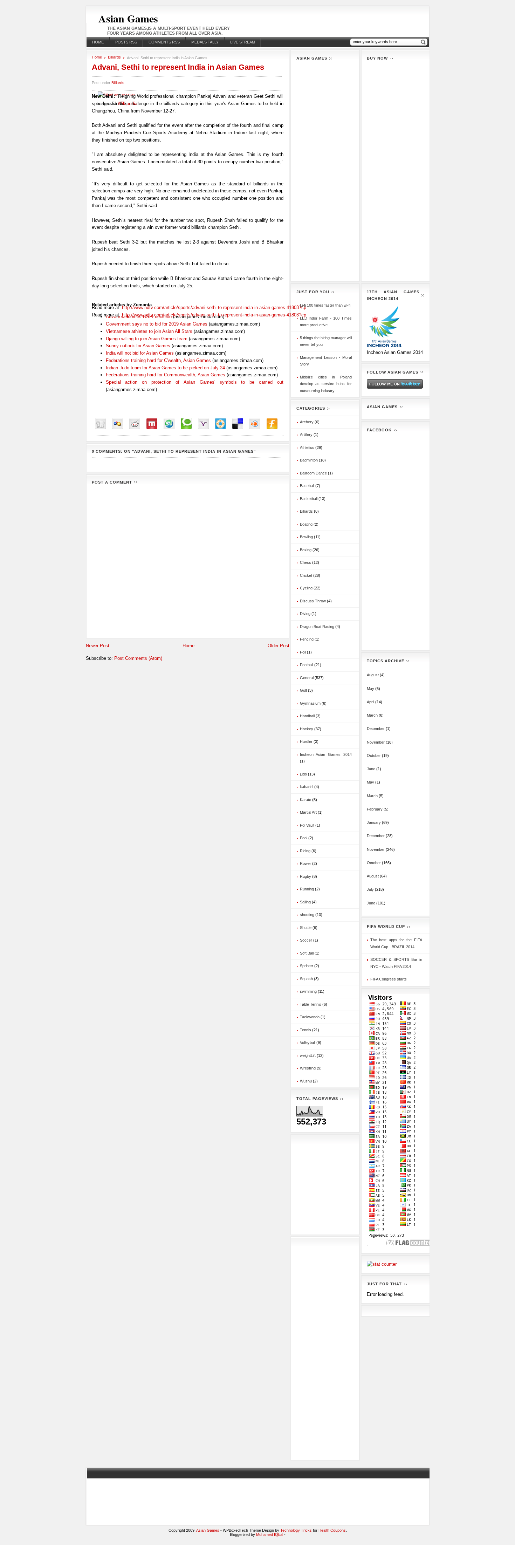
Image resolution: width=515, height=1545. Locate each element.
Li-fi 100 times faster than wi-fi (325, 305)
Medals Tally (205, 42)
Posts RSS (126, 42)
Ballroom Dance (313, 473)
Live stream (242, 42)
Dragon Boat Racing (317, 626)
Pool (303, 838)
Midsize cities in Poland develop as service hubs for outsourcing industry (326, 384)
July (370, 889)
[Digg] (100, 424)
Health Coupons (332, 1530)
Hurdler (306, 741)
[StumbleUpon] (169, 424)
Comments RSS (164, 42)
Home (98, 42)
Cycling (306, 588)
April (370, 702)
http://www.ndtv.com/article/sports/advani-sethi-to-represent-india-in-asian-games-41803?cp (214, 314)
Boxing (305, 550)
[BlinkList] (255, 424)
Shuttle (305, 927)
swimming (308, 991)
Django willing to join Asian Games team (146, 338)
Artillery (306, 434)
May (370, 688)
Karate (305, 800)
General (307, 678)
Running (307, 889)
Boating (306, 524)
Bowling (306, 537)
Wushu (306, 1081)
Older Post (278, 645)
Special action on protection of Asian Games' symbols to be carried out (194, 382)
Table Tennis (310, 1004)
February (375, 809)
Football (306, 665)
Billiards (114, 57)
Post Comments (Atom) (138, 658)
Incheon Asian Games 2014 (326, 754)
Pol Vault (307, 825)
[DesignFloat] (220, 424)
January (374, 822)
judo (303, 774)
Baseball (307, 486)
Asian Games (128, 18)
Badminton (309, 460)
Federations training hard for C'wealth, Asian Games (158, 360)
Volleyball (307, 1042)
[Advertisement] (325, 171)
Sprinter (306, 966)
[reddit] (135, 424)
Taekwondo (310, 1017)
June (371, 769)
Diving (305, 613)
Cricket (306, 575)
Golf (303, 690)
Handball (307, 716)
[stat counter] (382, 1264)
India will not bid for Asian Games (140, 353)
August (373, 675)
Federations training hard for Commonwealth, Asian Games (165, 374)
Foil (303, 652)
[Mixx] (152, 424)
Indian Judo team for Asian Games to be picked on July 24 (165, 367)
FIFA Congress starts (388, 979)
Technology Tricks (296, 1530)
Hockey (306, 729)
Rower (305, 863)
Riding (305, 851)
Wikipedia (127, 103)
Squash (306, 979)
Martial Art (308, 812)
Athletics (307, 447)
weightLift (308, 1055)
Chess (305, 562)
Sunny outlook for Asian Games (138, 345)
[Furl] (272, 424)
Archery (307, 422)
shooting (307, 914)
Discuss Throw (313, 601)
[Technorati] (186, 424)
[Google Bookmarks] (117, 424)
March (372, 715)
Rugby (305, 876)
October (374, 755)
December (376, 728)
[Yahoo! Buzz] (203, 424)
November (376, 742)
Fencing (307, 639)
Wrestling (308, 1068)
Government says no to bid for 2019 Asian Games (156, 324)
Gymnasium (310, 703)
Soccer (306, 940)
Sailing (305, 902)
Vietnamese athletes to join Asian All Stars (149, 331)
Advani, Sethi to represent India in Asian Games (178, 67)
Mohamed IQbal (270, 1534)
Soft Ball (307, 953)
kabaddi (306, 787)
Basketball (308, 499)
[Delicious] (238, 424)
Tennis (305, 1030)
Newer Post (97, 645)
